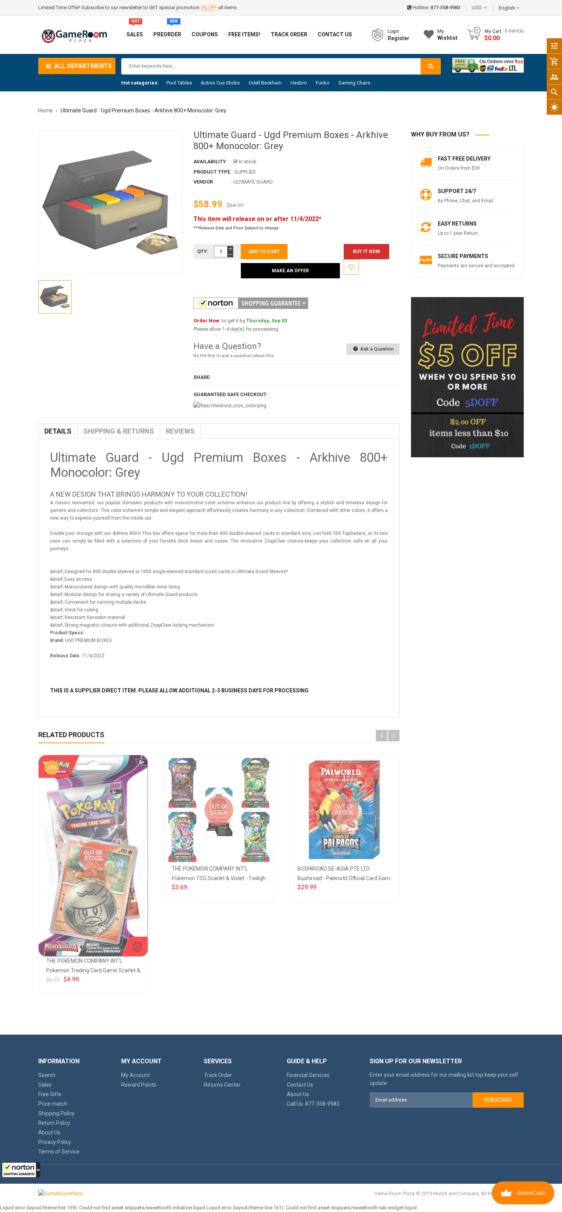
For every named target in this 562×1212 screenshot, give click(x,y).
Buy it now (366, 251)
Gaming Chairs (354, 83)
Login (393, 31)
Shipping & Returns (118, 431)
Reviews (180, 431)
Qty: (202, 251)
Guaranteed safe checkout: (230, 394)
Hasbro (299, 83)
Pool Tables (179, 83)
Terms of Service (59, 1152)
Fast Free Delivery (464, 159)
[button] (21, 1170)
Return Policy (54, 1123)
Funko (323, 83)
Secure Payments (463, 256)
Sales (45, 1085)
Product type (211, 172)
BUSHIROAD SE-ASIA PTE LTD (333, 869)
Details (57, 431)
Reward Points (138, 1085)
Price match (52, 1104)
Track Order (218, 1075)
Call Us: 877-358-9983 (313, 1104)
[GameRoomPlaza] (60, 1193)
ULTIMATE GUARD (253, 182)
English (507, 8)
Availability (209, 161)
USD (488, 7)
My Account (135, 1075)
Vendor (203, 182)
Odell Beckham (265, 83)
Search (46, 1075)
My (447, 34)
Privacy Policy (54, 1142)
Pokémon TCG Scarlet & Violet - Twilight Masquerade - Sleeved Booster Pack (264, 878)
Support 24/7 (457, 191)
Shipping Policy (56, 1113)
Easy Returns (457, 224)
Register (398, 38)
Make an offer (290, 270)
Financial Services (308, 1075)
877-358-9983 (445, 7)
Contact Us (300, 1085)
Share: (202, 377)
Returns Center (222, 1085)
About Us (49, 1132)
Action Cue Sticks (220, 83)
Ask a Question (376, 349)
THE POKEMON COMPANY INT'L (84, 961)
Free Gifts (50, 1094)
